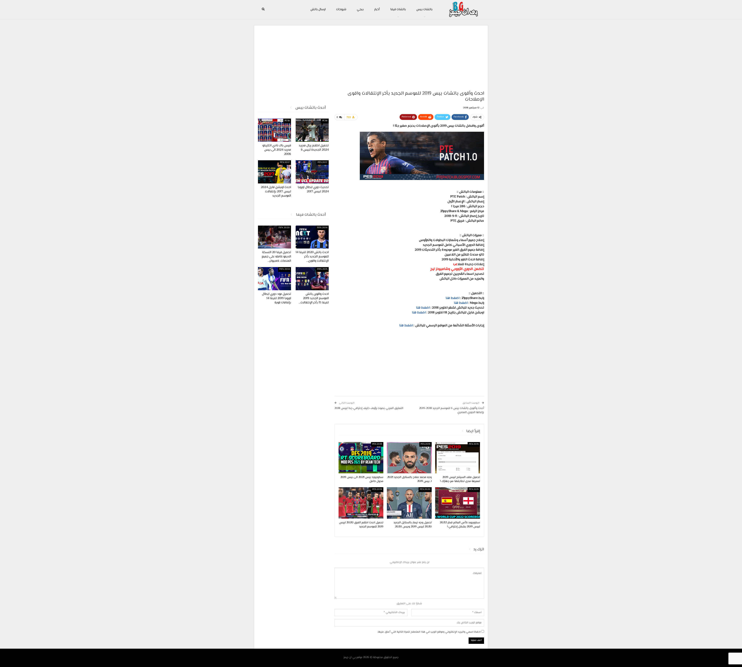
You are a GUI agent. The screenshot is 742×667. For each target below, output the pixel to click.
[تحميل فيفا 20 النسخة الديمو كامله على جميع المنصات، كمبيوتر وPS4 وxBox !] (274, 237)
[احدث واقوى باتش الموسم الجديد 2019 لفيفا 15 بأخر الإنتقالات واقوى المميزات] (312, 278)
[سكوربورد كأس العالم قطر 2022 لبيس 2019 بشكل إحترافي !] (457, 502)
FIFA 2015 (322, 269)
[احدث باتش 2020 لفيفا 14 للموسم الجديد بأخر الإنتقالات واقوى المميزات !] (312, 237)
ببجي (360, 9)
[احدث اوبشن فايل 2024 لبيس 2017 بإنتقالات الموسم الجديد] (274, 171)
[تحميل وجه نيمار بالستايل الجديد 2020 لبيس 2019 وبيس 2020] (409, 502)
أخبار (377, 9)
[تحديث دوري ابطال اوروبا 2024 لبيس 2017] (312, 171)
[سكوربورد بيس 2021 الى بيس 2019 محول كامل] (361, 457)
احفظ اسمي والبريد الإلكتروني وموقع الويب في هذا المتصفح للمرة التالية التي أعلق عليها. (429, 632)
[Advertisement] (371, 56)
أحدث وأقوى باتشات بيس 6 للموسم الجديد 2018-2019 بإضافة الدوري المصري (451, 410)
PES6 (324, 121)
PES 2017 (322, 162)
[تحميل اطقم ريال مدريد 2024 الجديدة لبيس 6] (312, 130)
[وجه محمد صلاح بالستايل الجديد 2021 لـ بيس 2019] (409, 457)
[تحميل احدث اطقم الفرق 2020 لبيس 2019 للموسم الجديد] (361, 502)
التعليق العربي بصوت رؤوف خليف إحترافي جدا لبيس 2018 (368, 408)
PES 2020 (425, 489)
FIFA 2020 (284, 228)
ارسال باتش (318, 9)
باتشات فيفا (398, 9)
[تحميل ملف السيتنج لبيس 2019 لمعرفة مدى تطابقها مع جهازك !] (457, 457)
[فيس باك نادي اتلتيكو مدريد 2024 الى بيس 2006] (274, 130)
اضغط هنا (452, 298)
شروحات (341, 9)
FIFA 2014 (322, 228)
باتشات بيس (424, 9)
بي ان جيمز (350, 657)
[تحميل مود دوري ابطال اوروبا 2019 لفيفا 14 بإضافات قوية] (274, 278)
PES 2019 (474, 444)
